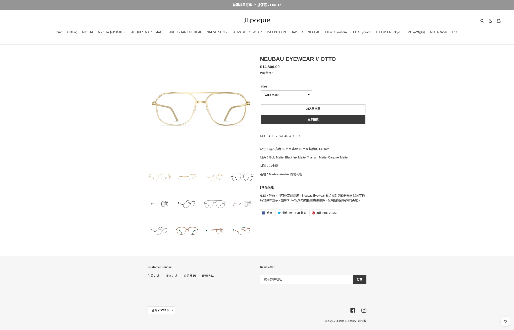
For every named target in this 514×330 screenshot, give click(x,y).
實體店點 (208, 276)
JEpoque (339, 321)
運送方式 (172, 276)
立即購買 (313, 119)
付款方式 (154, 276)
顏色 (264, 87)
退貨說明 (190, 276)
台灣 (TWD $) (160, 310)
